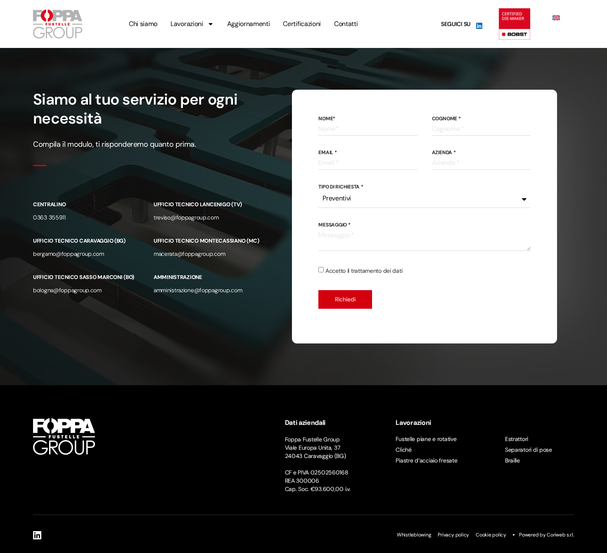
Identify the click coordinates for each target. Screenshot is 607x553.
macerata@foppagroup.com (189, 253)
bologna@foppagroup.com (67, 290)
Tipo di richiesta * (340, 186)
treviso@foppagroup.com (186, 217)
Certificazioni (302, 23)
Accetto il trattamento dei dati (363, 270)
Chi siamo (143, 23)
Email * (327, 152)
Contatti (346, 23)
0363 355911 (49, 217)
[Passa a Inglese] (556, 17)
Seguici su (455, 24)
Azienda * (444, 152)
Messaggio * (334, 224)
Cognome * (446, 118)
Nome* (326, 118)
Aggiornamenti (248, 23)
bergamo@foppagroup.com (68, 253)
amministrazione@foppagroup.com (198, 290)
